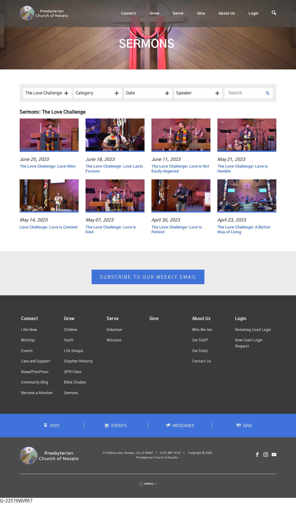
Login (253, 13)
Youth (68, 340)
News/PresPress (35, 372)
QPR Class (72, 372)
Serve (178, 13)
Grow (154, 13)
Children (70, 330)
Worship (28, 340)
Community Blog (34, 382)
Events (27, 351)
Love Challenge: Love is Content (49, 227)
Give (201, 13)
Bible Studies (75, 382)
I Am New (29, 330)
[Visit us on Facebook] (257, 455)
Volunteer (114, 330)
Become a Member (37, 393)
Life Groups (73, 351)
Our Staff (200, 340)
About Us (227, 13)
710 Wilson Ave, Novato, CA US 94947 (128, 453)
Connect (128, 13)
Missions (114, 340)
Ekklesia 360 (148, 483)
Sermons (71, 393)
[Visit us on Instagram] (265, 455)
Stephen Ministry (78, 361)
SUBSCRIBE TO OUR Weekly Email (148, 277)
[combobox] (47, 93)
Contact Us (201, 361)
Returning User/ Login (253, 330)
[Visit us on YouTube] (274, 455)
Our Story (200, 351)
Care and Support (35, 361)
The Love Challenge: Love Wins (48, 166)
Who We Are (202, 330)
